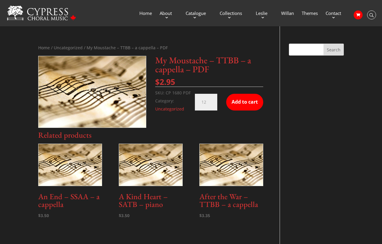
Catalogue (196, 13)
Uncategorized (68, 47)
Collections (231, 13)
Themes (310, 13)
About (166, 13)
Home (145, 13)
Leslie (261, 13)
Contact (333, 13)
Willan (287, 13)
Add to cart (245, 102)
